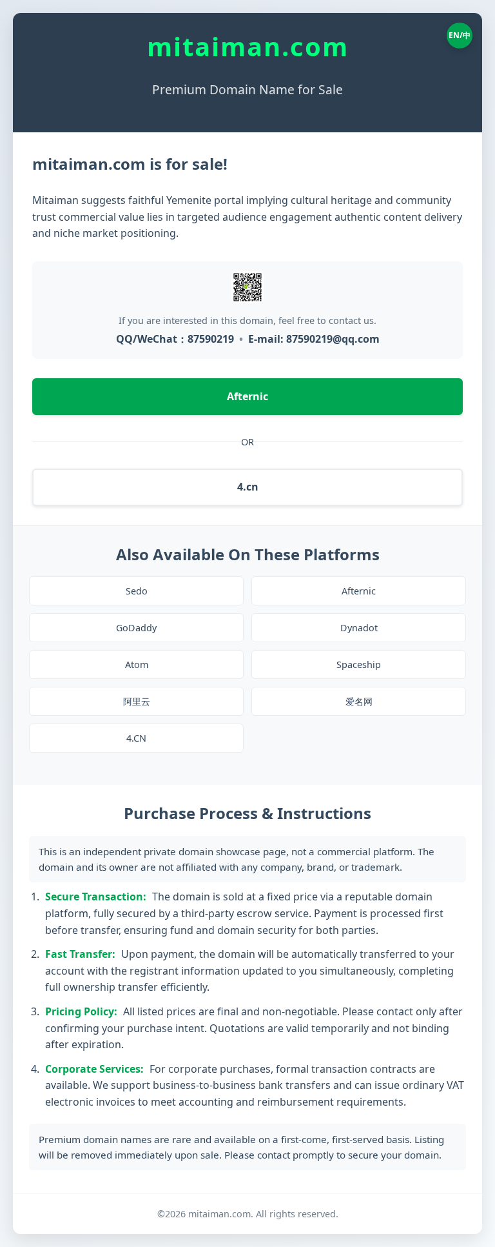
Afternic (247, 396)
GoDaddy (136, 628)
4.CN (136, 738)
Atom (136, 664)
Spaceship (358, 664)
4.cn (247, 487)
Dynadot (359, 628)
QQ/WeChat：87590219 (175, 339)
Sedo (137, 591)
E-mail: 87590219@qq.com (314, 339)
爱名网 (359, 701)
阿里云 (136, 701)
